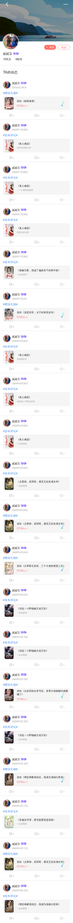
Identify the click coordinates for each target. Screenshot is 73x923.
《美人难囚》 (24, 143)
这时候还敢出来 (24, 147)
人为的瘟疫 (22, 443)
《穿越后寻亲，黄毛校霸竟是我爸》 (36, 819)
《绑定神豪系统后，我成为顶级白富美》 (39, 904)
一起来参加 (22, 612)
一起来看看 (22, 486)
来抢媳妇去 (22, 359)
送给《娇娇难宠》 (26, 101)
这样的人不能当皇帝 (26, 401)
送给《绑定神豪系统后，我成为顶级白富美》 (41, 777)
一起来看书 (22, 274)
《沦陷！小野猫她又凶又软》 (32, 608)
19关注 (7, 59)
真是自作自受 (23, 232)
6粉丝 (19, 59)
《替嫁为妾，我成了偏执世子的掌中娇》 (39, 270)
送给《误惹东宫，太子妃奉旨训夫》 (36, 312)
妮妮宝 (7, 53)
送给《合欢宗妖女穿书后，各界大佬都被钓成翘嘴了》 (42, 692)
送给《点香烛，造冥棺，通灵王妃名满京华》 (41, 523)
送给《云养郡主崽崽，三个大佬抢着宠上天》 (41, 565)
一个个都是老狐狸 (25, 190)
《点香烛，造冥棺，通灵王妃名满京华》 (39, 481)
